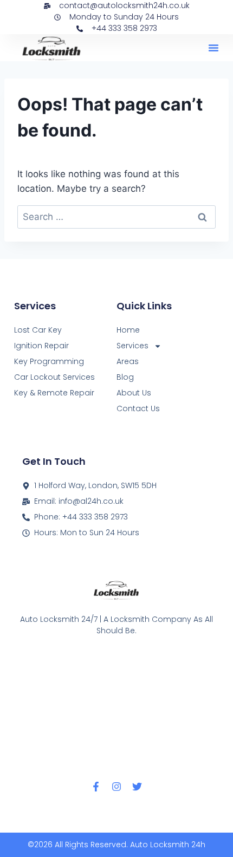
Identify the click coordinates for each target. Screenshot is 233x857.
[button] (213, 48)
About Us (133, 392)
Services (132, 345)
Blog (125, 377)
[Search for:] (116, 216)
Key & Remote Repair (54, 392)
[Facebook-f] (96, 786)
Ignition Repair (41, 345)
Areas (127, 361)
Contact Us (138, 408)
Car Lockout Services (54, 377)
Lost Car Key (38, 329)
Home (128, 329)
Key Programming (49, 361)
